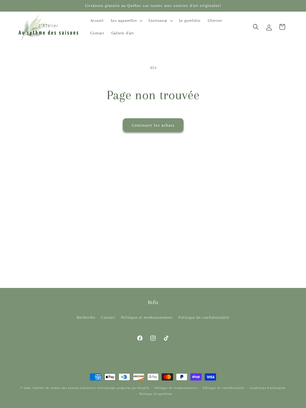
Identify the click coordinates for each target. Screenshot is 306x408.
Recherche (86, 317)
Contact (108, 317)
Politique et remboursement (147, 317)
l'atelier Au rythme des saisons (56, 388)
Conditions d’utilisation (267, 388)
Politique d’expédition (155, 394)
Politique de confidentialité (203, 317)
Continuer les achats (153, 125)
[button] (126, 20)
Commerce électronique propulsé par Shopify (114, 388)
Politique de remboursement (175, 388)
